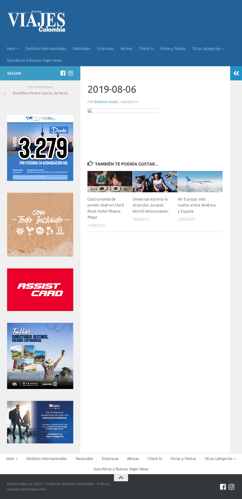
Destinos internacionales (45, 48)
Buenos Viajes (106, 102)
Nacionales (82, 48)
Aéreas (126, 48)
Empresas (105, 48)
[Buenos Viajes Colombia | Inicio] (36, 21)
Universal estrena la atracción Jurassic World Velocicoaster (151, 205)
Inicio (11, 48)
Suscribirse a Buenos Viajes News (34, 60)
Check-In (146, 48)
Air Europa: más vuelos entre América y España (197, 205)
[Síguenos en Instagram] (70, 73)
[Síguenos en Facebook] (63, 73)
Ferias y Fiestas (173, 48)
